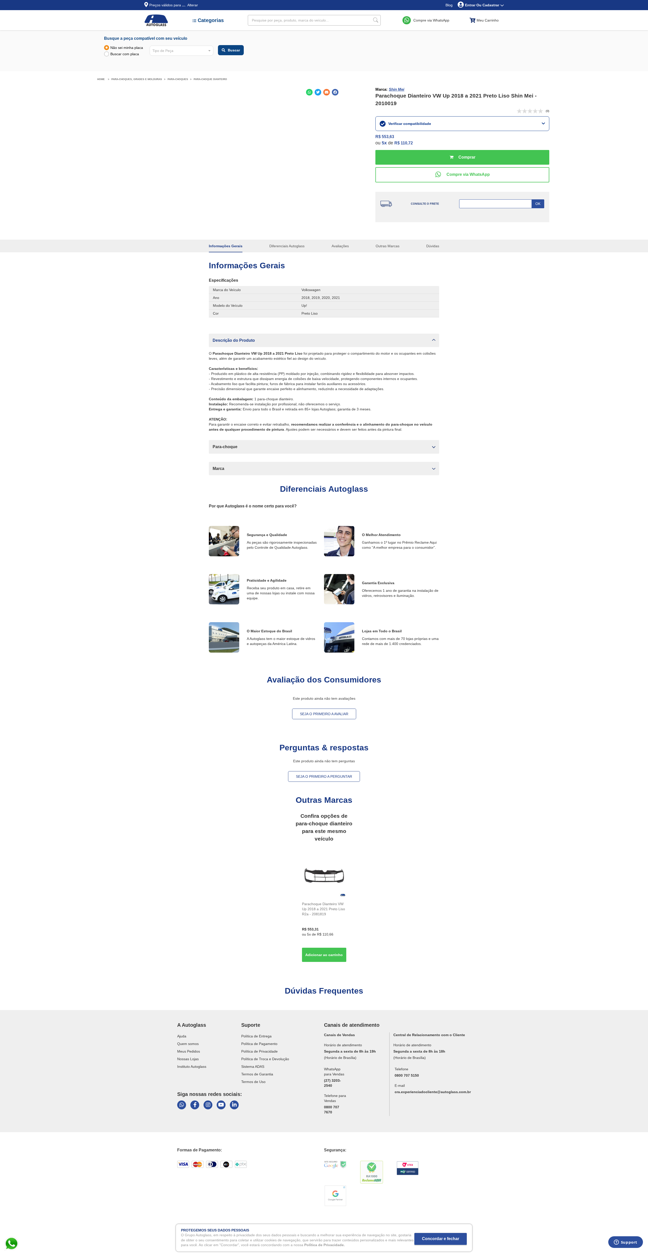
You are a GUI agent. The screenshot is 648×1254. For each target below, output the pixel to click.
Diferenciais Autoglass (287, 246)
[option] (324, 909)
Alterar (192, 5)
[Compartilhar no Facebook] (335, 92)
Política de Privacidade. (324, 1245)
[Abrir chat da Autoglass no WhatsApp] (181, 1104)
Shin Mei (396, 89)
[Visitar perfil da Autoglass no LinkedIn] (234, 1104)
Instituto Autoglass (191, 1067)
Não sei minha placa (126, 48)
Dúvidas (432, 246)
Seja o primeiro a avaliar (324, 714)
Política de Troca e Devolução (265, 1059)
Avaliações (340, 246)
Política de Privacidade (259, 1051)
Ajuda (181, 1036)
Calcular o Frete (501, 203)
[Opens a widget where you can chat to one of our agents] (625, 1243)
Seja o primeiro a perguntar (324, 776)
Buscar (234, 50)
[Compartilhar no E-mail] (326, 92)
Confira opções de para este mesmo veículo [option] (324, 827)
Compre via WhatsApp (431, 20)
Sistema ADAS (252, 1067)
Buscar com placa (124, 54)
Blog (449, 5)
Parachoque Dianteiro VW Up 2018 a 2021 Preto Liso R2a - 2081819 (323, 909)
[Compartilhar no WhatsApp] (309, 92)
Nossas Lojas (188, 1059)
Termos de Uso (253, 1082)
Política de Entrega (256, 1036)
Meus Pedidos (188, 1051)
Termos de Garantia (257, 1074)
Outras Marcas (387, 246)
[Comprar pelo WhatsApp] (462, 174)
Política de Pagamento (259, 1044)
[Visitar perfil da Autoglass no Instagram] (208, 1104)
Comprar (462, 157)
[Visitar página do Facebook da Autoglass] (194, 1104)
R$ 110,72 (403, 143)
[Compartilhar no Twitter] (318, 92)
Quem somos (188, 1044)
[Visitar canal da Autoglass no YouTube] (221, 1104)
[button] (324, 340)
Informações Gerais (225, 246)
